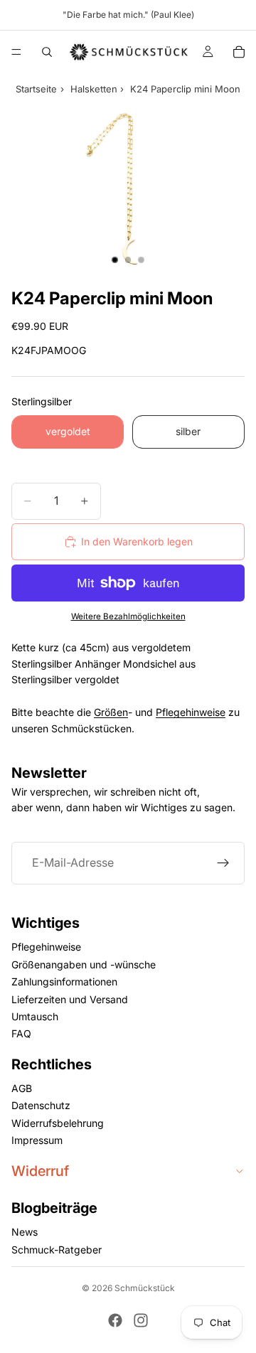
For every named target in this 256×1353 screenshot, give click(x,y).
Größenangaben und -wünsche (83, 964)
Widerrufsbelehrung (57, 1123)
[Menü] (16, 52)
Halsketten (93, 89)
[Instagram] (140, 1320)
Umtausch (34, 1016)
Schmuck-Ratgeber (56, 1250)
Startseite (36, 89)
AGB (21, 1088)
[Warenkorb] (239, 52)
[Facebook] (115, 1320)
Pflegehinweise (190, 712)
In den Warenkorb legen (137, 541)
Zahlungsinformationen (64, 981)
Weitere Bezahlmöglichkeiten (128, 616)
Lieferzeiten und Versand (69, 999)
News (24, 1232)
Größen (111, 712)
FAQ (21, 1033)
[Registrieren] (223, 863)
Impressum (37, 1140)
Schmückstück (144, 1288)
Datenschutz (40, 1106)
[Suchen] (47, 52)
